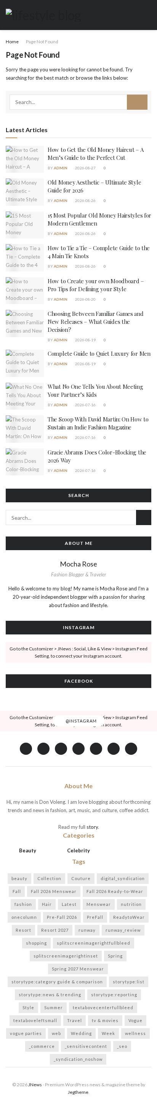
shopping (36, 942)
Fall (17, 891)
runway (87, 930)
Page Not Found (42, 41)
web (56, 1033)
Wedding (81, 1033)
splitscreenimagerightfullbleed (93, 942)
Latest (69, 904)
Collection (49, 878)
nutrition (131, 904)
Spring (115, 955)
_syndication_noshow (78, 1059)
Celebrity (78, 850)
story (92, 827)
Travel (74, 1020)
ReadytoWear (129, 917)
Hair (47, 904)
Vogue (135, 1020)
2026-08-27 (85, 168)
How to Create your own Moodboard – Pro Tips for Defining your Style (96, 285)
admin (60, 168)
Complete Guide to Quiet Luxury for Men (99, 353)
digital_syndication (123, 878)
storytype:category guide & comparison (57, 981)
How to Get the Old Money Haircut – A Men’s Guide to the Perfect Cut (95, 153)
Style (28, 1007)
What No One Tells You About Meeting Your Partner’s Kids (95, 390)
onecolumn (24, 917)
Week (108, 1033)
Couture (81, 878)
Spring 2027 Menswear (78, 968)
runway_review (123, 930)
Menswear (99, 904)
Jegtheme (78, 1092)
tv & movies (105, 1020)
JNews (35, 1084)
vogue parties (26, 1033)
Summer (53, 1007)
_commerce (42, 1046)
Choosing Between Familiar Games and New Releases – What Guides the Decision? (96, 321)
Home (12, 41)
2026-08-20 (85, 299)
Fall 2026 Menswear (54, 891)
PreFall (95, 917)
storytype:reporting (114, 994)
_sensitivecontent (86, 1046)
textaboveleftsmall (35, 1020)
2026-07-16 (85, 404)
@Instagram (80, 720)
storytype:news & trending (50, 994)
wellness (135, 1033)
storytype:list (128, 981)
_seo (122, 1046)
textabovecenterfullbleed (103, 1007)
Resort (23, 930)
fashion (23, 904)
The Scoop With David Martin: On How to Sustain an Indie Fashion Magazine (98, 423)
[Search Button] (137, 102)
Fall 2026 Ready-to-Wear (115, 891)
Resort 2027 (55, 930)
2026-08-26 (85, 200)
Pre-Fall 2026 (62, 917)
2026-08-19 (85, 340)
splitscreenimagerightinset (66, 955)
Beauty (27, 850)
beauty (19, 878)
